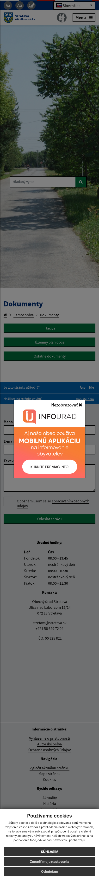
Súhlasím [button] (49, 852)
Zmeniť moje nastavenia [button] (49, 861)
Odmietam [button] (49, 871)
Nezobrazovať (65, 405)
